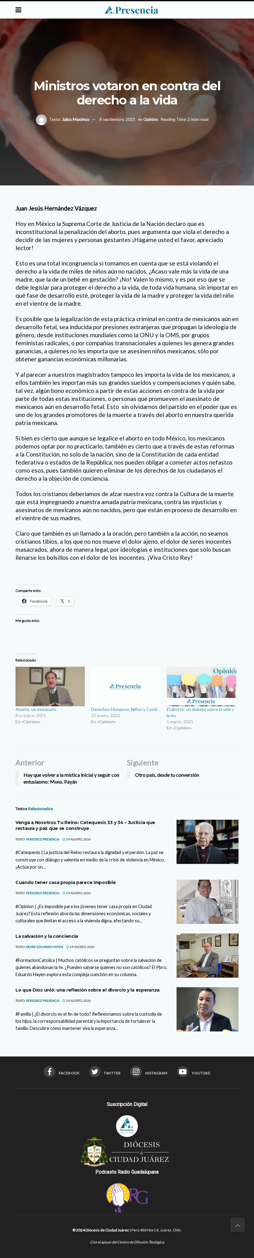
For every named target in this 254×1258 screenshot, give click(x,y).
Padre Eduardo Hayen (44, 947)
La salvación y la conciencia (46, 936)
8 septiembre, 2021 (117, 119)
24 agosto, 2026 (78, 839)
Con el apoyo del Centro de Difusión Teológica (127, 1242)
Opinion (150, 119)
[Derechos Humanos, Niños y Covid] (125, 686)
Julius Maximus (75, 119)
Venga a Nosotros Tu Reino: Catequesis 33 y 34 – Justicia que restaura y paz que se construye (85, 825)
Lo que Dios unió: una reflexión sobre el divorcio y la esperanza (87, 990)
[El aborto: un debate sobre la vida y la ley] (201, 686)
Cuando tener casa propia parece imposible (65, 882)
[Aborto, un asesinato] (50, 686)
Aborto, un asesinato (35, 709)
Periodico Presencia (42, 839)
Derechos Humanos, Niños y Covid (124, 709)
